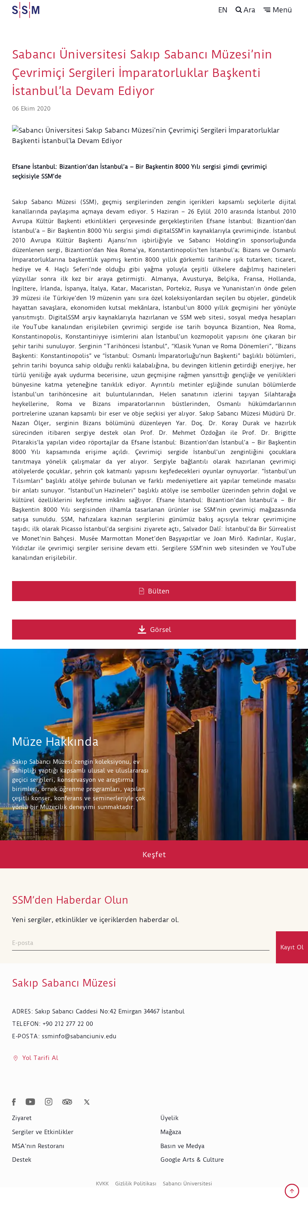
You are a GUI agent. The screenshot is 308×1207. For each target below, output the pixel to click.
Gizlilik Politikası (135, 1184)
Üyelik (169, 1118)
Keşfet (154, 854)
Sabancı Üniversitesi (187, 1184)
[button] (277, 10)
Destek (21, 1159)
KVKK (102, 1184)
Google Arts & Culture (192, 1159)
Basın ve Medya (182, 1146)
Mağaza (170, 1132)
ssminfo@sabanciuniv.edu (79, 1036)
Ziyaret (22, 1118)
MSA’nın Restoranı (38, 1146)
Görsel (160, 630)
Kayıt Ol (292, 947)
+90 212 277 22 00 (68, 1023)
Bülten (159, 591)
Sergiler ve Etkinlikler (42, 1132)
